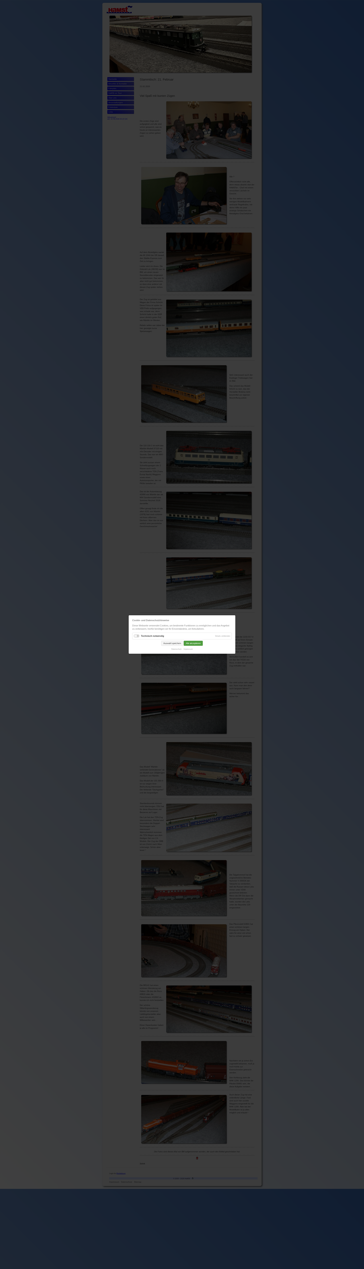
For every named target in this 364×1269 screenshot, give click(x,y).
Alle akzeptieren (193, 643)
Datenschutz (176, 649)
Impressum (188, 649)
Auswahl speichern (172, 643)
